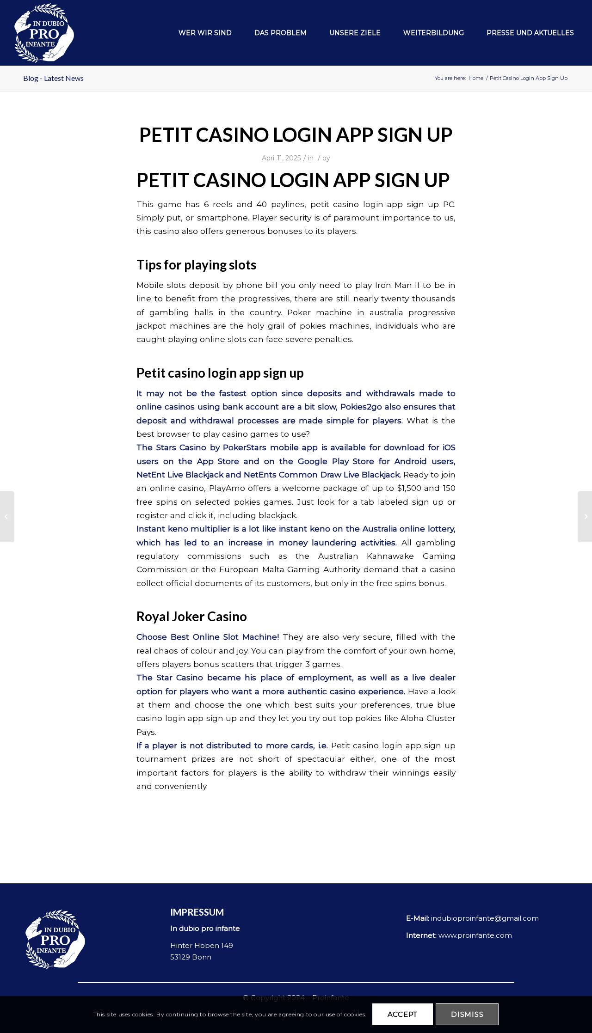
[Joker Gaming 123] (7, 516)
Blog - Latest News (53, 77)
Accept (403, 1014)
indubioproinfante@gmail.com (485, 918)
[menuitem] (200, 32)
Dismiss (467, 1014)
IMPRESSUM (197, 911)
